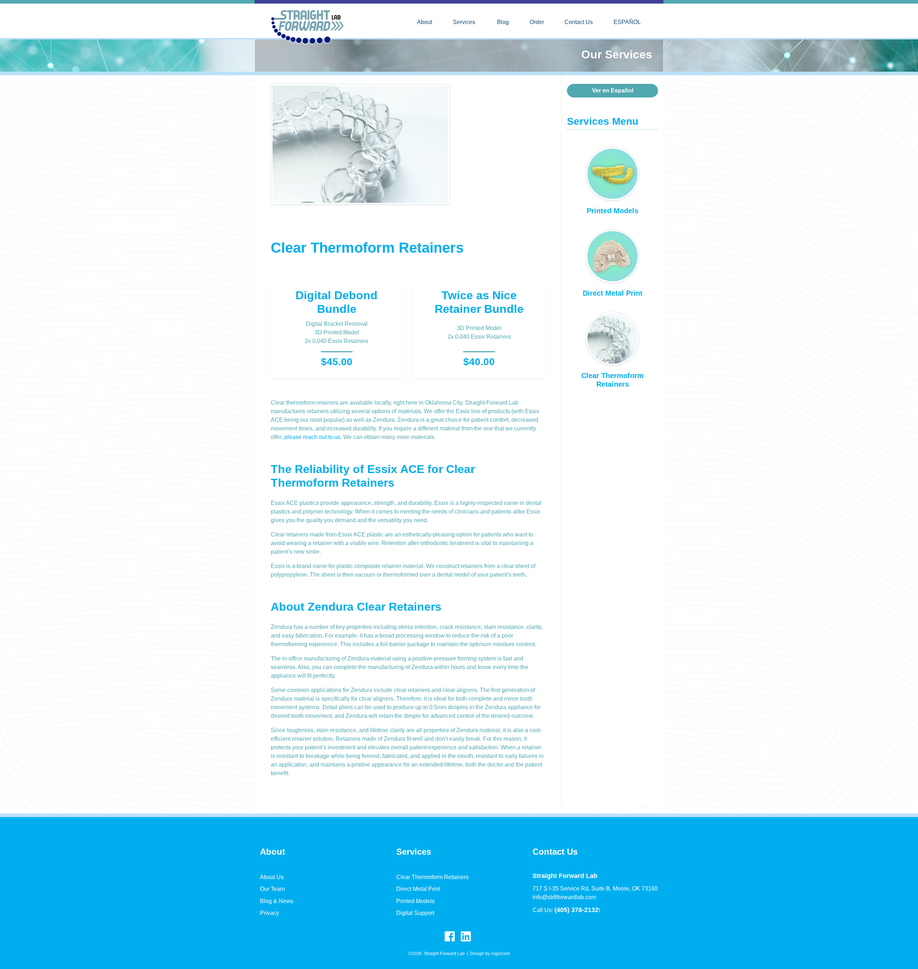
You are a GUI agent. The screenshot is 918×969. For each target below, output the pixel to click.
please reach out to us (312, 437)
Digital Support (415, 913)
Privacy (269, 913)
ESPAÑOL (627, 22)
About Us (272, 877)
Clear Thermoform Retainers (432, 877)
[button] (612, 90)
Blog (503, 22)
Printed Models (415, 901)
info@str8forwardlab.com (564, 897)
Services (464, 22)
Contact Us (578, 22)
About (424, 22)
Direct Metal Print (418, 889)
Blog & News (276, 901)
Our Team (272, 889)
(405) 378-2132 (576, 909)
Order (537, 22)
